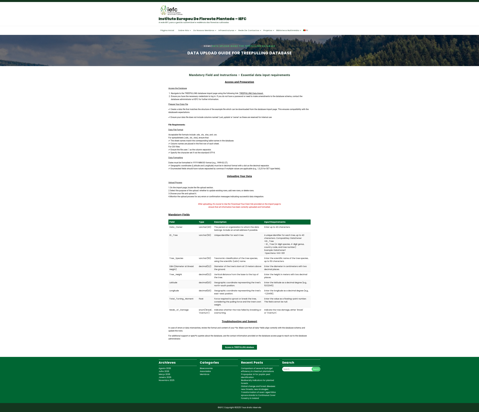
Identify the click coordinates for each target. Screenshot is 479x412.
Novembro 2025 (166, 380)
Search (316, 369)
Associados (205, 371)
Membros (204, 374)
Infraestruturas (226, 30)
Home (207, 46)
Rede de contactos (249, 30)
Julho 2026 (164, 371)
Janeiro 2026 (165, 377)
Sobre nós (183, 30)
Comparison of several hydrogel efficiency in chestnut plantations (257, 370)
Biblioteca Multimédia (287, 30)
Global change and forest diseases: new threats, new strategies (258, 388)
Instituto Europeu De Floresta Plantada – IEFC (202, 18)
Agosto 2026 (165, 368)
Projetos (267, 30)
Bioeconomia (206, 368)
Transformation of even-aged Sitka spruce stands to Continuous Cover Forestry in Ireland (258, 395)
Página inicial (167, 30)
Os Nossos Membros (203, 30)
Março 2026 (164, 374)
